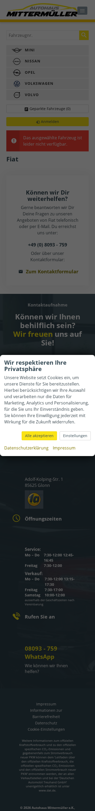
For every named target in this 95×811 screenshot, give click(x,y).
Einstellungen (75, 435)
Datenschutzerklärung (26, 448)
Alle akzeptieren (39, 435)
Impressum (64, 448)
